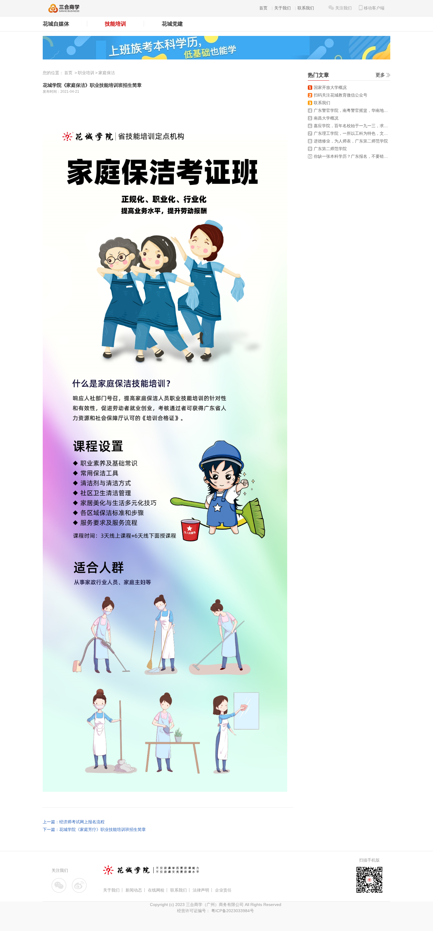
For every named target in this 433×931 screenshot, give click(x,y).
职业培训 (86, 72)
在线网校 (156, 890)
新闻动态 (133, 890)
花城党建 (172, 24)
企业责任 (223, 890)
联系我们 (306, 8)
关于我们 (282, 8)
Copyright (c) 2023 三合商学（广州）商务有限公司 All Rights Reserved (215, 904)
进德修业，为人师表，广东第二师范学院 (351, 141)
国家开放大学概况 (330, 87)
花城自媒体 (56, 24)
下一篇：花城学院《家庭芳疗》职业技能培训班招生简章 (94, 829)
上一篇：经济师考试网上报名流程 (74, 821)
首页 (263, 8)
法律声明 (201, 890)
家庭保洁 (106, 72)
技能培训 (115, 24)
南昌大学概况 (326, 118)
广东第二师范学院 (330, 148)
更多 (380, 74)
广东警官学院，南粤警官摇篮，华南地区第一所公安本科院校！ (371, 110)
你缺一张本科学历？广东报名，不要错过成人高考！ (361, 156)
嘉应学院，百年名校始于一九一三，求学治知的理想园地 (365, 125)
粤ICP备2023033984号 (232, 910)
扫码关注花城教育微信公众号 (340, 95)
